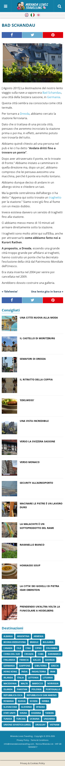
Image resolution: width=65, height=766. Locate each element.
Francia (24, 659)
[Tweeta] (32, 35)
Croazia (28, 654)
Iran (52, 671)
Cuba (41, 654)
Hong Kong (10, 671)
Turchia (20, 718)
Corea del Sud (11, 654)
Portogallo (53, 689)
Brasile (34, 642)
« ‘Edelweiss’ (10, 291)
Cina (28, 648)
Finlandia (9, 659)
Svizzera (36, 713)
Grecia (55, 665)
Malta (24, 683)
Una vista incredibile (34, 420)
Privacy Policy (23, 740)
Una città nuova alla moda (39, 317)
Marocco (37, 683)
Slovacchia (10, 706)
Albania (8, 636)
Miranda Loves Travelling (21, 736)
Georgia (50, 659)
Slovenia (26, 706)
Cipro (38, 648)
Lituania (48, 677)
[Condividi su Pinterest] (53, 35)
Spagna (40, 706)
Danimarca (54, 654)
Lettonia (33, 677)
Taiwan (49, 713)
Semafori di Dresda (33, 358)
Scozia (33, 701)
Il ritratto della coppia (36, 379)
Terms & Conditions (39, 740)
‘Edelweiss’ (27, 400)
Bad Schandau (51, 92)
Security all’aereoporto (36, 482)
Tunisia (7, 718)
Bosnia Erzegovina (14, 642)
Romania (8, 701)
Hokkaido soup (30, 565)
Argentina (23, 636)
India (24, 671)
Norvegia (52, 683)
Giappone (24, 665)
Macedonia (9, 683)
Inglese (27, 15)
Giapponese (38, 15)
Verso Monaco (30, 462)
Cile (19, 648)
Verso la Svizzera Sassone (37, 441)
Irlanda (8, 677)
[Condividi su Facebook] (12, 35)
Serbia (45, 701)
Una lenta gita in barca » (47, 291)
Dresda (24, 114)
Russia (21, 701)
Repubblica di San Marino (42, 695)
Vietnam (54, 724)
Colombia (51, 648)
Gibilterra (40, 665)
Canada (7, 648)
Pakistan (22, 689)
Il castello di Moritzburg (37, 338)
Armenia (38, 636)
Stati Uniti (9, 713)
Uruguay (40, 724)
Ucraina (34, 718)
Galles (37, 659)
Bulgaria (48, 642)
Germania (53, 97)
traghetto (55, 197)
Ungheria (49, 718)
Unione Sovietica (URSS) (17, 724)
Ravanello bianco (32, 544)
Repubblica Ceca (12, 695)
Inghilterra (39, 671)
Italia (20, 677)
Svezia (23, 713)
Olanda (7, 689)
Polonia (36, 689)
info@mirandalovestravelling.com (19, 744)
